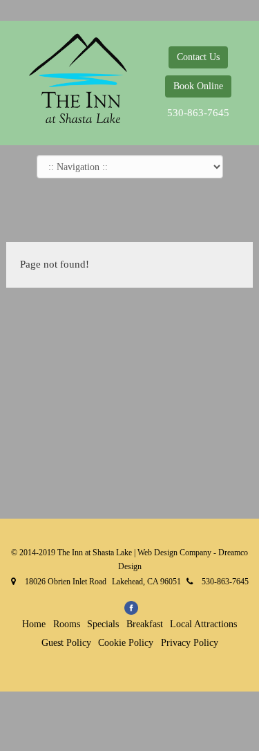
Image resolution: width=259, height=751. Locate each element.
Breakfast (144, 624)
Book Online (198, 86)
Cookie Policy (125, 643)
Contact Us (198, 57)
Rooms (66, 624)
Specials (103, 624)
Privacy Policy (189, 643)
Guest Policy (66, 643)
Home (34, 624)
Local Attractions (203, 624)
